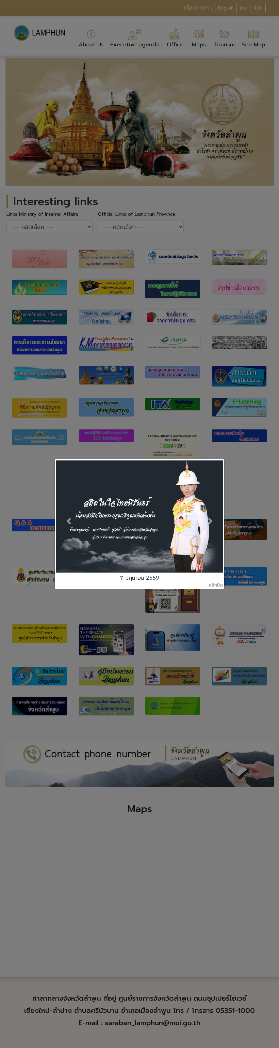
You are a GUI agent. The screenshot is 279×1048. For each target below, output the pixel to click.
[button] (68, 521)
